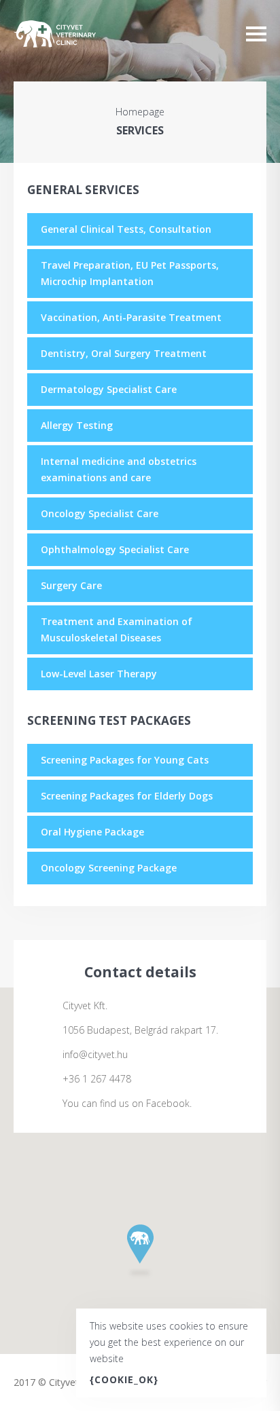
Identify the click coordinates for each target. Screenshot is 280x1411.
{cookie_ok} (124, 1379)
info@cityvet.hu (95, 1054)
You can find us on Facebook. (127, 1103)
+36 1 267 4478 (97, 1079)
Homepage (140, 112)
